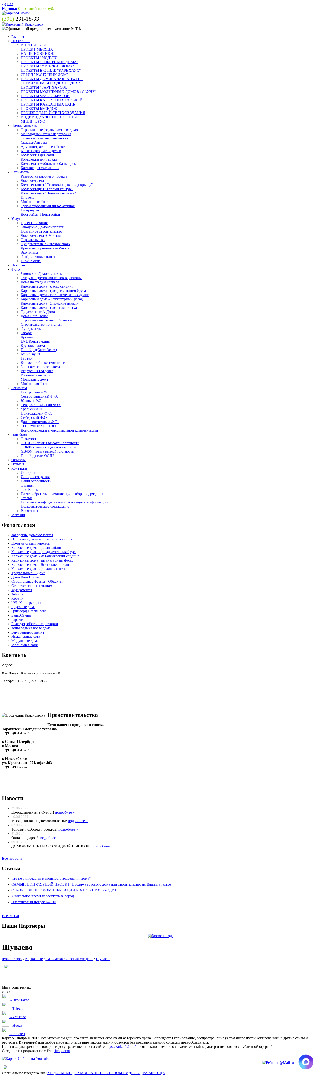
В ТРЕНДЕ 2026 (34, 45)
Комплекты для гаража (39, 159)
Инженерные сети (35, 375)
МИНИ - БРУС (33, 121)
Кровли (27, 337)
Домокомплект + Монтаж (41, 236)
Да (4, 4)
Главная (17, 37)
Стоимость (20, 172)
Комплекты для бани (37, 155)
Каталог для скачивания (40, 168)
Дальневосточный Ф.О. (40, 422)
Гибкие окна (31, 261)
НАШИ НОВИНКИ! (37, 53)
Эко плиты (29, 252)
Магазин (18, 515)
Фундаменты (31, 329)
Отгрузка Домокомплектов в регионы (51, 278)
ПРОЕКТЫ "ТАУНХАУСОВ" (45, 87)
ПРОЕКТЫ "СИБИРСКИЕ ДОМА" (49, 62)
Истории (28, 473)
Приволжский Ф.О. (36, 413)
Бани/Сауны (30, 354)
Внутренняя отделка (37, 371)
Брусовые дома (33, 346)
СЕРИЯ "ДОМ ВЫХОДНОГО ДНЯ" (50, 83)
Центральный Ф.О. (36, 392)
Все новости (12, 858)
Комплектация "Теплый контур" (47, 189)
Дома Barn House (34, 316)
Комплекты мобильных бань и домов (50, 164)
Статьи (26, 498)
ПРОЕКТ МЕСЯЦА (37, 49)
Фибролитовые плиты (38, 257)
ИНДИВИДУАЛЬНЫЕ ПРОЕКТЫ (49, 117)
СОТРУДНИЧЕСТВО (38, 426)
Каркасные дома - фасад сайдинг (47, 286)
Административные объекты (44, 147)
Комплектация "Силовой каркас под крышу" (57, 185)
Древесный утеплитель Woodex (46, 248)
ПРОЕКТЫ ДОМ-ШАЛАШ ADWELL (52, 79)
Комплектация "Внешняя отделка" (48, 193)
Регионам (19, 388)
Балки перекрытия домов (41, 151)
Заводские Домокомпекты (42, 274)
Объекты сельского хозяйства (44, 138)
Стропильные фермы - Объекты (46, 320)
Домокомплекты (24, 125)
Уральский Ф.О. (34, 409)
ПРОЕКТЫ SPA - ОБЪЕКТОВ (45, 96)
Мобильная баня (34, 384)
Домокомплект (32, 180)
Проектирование (34, 223)
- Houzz (15, 1025)
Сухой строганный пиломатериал (48, 206)
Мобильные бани (34, 202)
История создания (35, 477)
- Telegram (17, 1008)
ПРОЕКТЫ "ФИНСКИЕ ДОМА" (48, 66)
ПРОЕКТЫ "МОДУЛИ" (40, 58)
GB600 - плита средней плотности (48, 447)
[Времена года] (160, 936)
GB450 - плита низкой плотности (47, 451)
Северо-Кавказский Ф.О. (41, 405)
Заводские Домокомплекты (42, 227)
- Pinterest (17, 1034)
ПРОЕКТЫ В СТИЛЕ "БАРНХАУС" (51, 70)
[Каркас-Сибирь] (16, 13)
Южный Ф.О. (32, 401)
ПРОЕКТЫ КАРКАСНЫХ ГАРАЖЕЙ (51, 100)
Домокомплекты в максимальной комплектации (59, 430)
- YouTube (17, 1017)
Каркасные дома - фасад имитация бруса (53, 291)
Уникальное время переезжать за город (42, 896)
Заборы (26, 333)
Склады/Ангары (34, 142)
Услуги (17, 219)
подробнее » (65, 812)
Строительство (33, 240)
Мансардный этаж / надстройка (46, 134)
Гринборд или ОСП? (37, 456)
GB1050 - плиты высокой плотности (50, 443)
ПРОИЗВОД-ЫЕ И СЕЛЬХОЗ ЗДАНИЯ (53, 113)
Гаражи (27, 358)
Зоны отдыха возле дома (40, 367)
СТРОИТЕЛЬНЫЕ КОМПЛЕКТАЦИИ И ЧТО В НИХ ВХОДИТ (64, 890)
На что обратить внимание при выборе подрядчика (62, 494)
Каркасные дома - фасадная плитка (49, 307)
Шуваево (103, 959)
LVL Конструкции (35, 341)
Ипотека (27, 197)
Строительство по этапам (41, 324)
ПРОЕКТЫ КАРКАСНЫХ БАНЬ (48, 104)
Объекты (18, 460)
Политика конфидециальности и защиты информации (64, 502)
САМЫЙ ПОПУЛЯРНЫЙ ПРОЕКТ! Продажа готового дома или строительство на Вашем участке (91, 884)
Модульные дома (34, 379)
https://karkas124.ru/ (121, 1047)
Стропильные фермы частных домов (50, 130)
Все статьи (10, 916)
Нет (10, 4)
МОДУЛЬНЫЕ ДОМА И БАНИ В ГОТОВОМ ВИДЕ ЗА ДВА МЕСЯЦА (106, 1073)
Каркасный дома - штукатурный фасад (52, 299)
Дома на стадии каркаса (40, 282)
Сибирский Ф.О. (34, 418)
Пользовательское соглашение (45, 506)
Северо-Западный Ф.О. (39, 396)
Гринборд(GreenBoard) (39, 350)
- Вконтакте (19, 1000)
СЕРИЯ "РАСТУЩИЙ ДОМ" (44, 75)
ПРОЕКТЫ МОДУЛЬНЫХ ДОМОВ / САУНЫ (58, 92)
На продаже (30, 210)
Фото (15, 269)
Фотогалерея (12, 959)
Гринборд (19, 434)
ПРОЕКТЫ (20, 41)
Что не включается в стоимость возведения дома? (51, 878)
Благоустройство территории (44, 362)
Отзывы (17, 464)
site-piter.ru (62, 1051)
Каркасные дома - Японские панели (49, 303)
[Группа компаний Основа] (25, 1059)
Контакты (19, 468)
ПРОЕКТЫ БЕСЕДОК (39, 109)
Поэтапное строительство (41, 231)
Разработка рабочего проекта (44, 176)
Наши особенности (36, 481)
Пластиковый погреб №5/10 (33, 902)
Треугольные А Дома (38, 312)
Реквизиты (29, 511)
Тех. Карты (30, 489)
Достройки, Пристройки (40, 214)
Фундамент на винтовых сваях (45, 244)
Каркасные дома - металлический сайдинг (55, 295)
